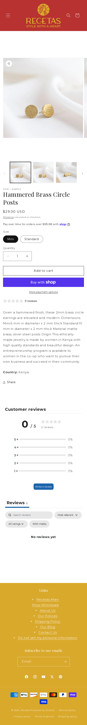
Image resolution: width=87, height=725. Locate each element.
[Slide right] (82, 173)
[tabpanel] (43, 546)
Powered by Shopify (43, 710)
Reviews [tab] (17, 502)
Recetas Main (47, 599)
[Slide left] (4, 173)
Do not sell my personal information (47, 638)
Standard (31, 239)
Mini (10, 239)
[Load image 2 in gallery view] (43, 172)
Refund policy (67, 710)
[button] (8, 15)
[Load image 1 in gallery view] (20, 172)
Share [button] (11, 382)
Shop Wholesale (45, 605)
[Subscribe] (65, 661)
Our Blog (47, 627)
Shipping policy (67, 716)
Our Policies (47, 616)
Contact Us (47, 632)
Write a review (43, 486)
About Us (47, 610)
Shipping (8, 217)
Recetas (25, 710)
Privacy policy (22, 716)
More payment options (43, 291)
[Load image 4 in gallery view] (66, 172)
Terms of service (44, 716)
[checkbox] (39, 524)
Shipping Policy (47, 621)
